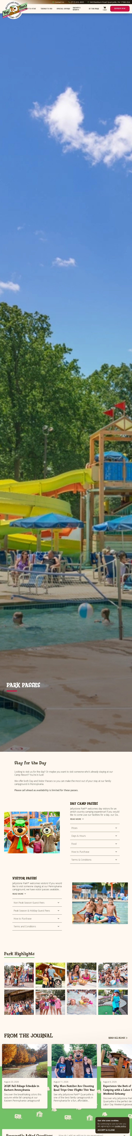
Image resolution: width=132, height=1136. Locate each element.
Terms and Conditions (25, 926)
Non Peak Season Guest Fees (29, 902)
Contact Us (59, 2)
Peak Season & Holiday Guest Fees (32, 910)
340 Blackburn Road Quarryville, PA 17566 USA (110, 2)
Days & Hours (78, 835)
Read (75, 819)
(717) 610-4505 (77, 2)
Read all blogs (117, 1037)
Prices (74, 827)
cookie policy (120, 1126)
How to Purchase (80, 851)
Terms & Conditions (81, 859)
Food (74, 843)
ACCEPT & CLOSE (106, 1130)
